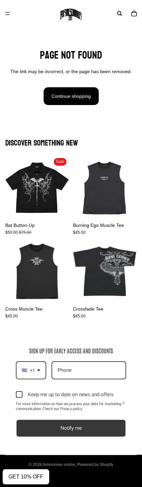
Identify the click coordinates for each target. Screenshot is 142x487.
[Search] (119, 13)
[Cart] (134, 13)
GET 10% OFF (26, 476)
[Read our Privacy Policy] (123, 405)
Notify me (71, 428)
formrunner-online (59, 464)
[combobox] (31, 370)
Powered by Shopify (95, 464)
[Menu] (7, 13)
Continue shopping (71, 96)
